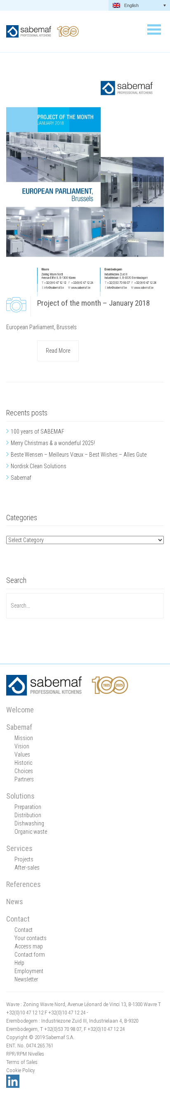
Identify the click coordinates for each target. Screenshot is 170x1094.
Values (22, 754)
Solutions (20, 796)
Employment (28, 971)
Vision (21, 746)
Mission (23, 738)
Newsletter (26, 979)
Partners (24, 779)
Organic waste (30, 831)
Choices (23, 771)
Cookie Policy (20, 1070)
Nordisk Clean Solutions (38, 466)
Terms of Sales (22, 1062)
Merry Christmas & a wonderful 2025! (53, 443)
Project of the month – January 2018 (93, 303)
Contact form (29, 954)
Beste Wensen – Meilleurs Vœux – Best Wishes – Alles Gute (78, 454)
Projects (23, 859)
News (14, 901)
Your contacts (30, 938)
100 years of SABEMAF (37, 431)
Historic (23, 762)
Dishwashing (29, 823)
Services (19, 848)
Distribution (27, 815)
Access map (28, 946)
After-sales (27, 867)
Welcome (20, 709)
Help (19, 963)
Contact (18, 919)
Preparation (27, 807)
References (23, 884)
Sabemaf (21, 477)
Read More (58, 350)
